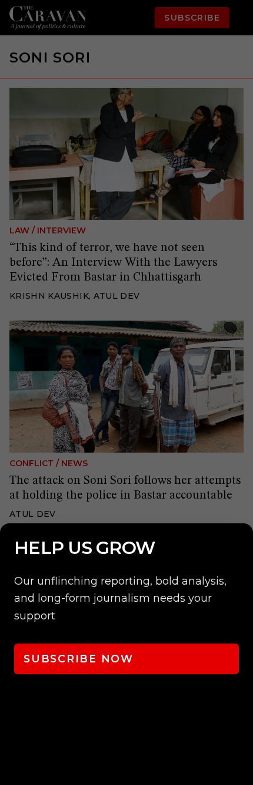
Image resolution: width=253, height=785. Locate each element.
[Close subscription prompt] (241, 548)
